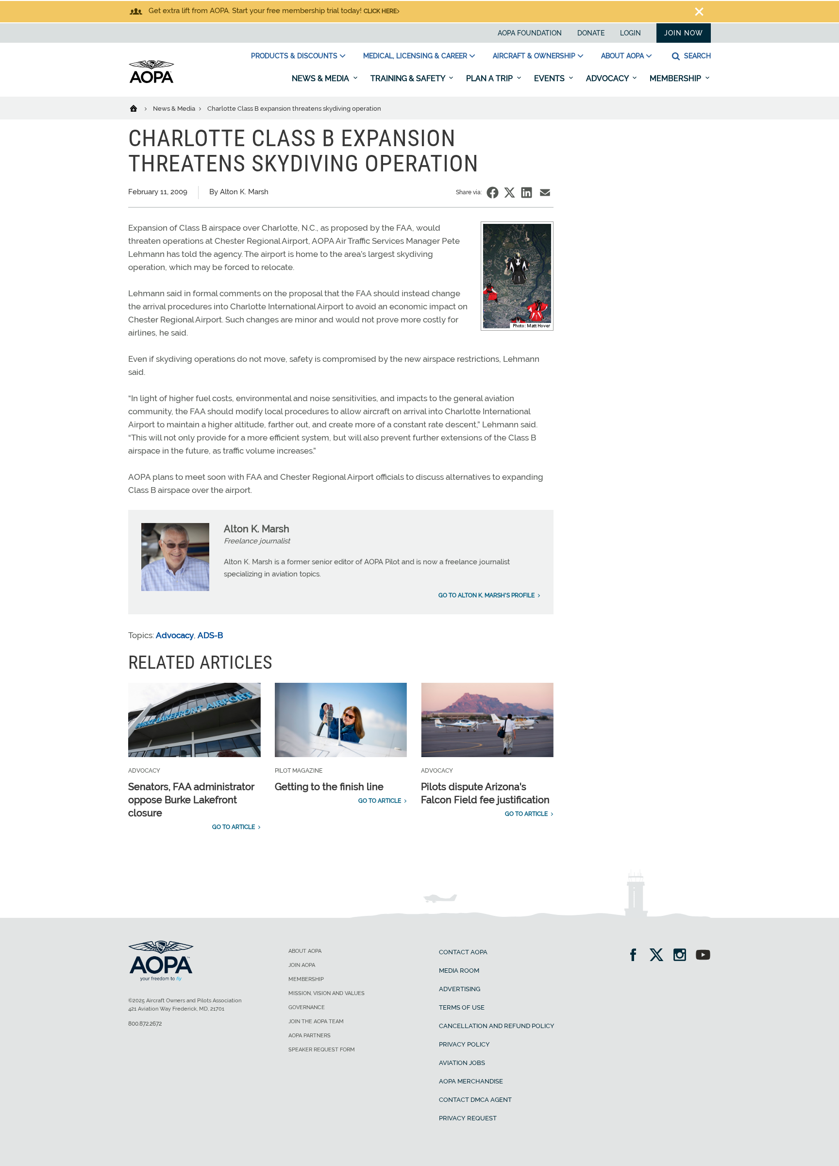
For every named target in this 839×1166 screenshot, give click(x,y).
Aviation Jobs (462, 1062)
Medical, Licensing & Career (415, 56)
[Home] (139, 108)
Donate (590, 33)
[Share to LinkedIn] (526, 192)
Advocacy (608, 78)
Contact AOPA (463, 952)
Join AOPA (301, 965)
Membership (676, 78)
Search (696, 56)
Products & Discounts (294, 56)
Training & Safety (408, 78)
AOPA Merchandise (471, 1081)
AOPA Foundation (530, 33)
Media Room (459, 970)
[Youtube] (703, 956)
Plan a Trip (490, 78)
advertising (459, 989)
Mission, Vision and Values (326, 993)
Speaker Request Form (321, 1050)
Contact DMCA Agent (475, 1099)
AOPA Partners (309, 1035)
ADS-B (210, 635)
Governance (306, 1007)
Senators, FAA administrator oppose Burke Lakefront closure (191, 800)
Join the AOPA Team (316, 1021)
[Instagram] (683, 956)
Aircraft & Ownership (534, 56)
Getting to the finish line (329, 787)
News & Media (321, 78)
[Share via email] (545, 192)
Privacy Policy (464, 1044)
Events (550, 78)
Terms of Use (462, 1007)
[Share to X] (509, 192)
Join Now (683, 33)
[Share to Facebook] (493, 192)
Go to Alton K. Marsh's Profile (486, 595)
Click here (380, 11)
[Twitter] (660, 956)
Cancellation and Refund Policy (496, 1026)
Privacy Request (468, 1118)
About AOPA (622, 56)
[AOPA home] (151, 81)
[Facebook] (636, 956)
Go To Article (233, 827)
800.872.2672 (145, 1023)
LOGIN (630, 33)
